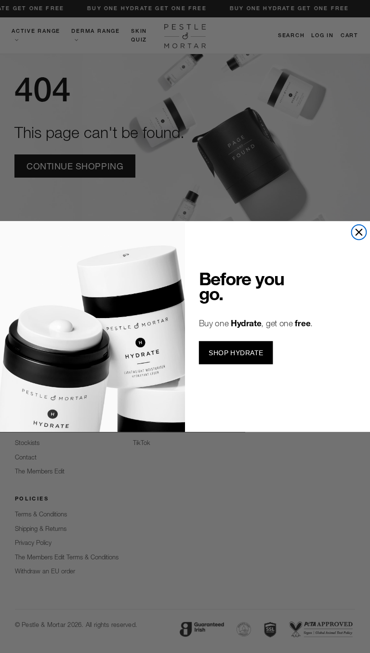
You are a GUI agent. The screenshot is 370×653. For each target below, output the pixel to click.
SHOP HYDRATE (236, 352)
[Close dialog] (359, 232)
